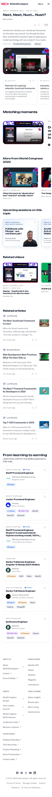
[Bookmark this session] (35, 222)
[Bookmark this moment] (33, 80)
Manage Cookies (30, 783)
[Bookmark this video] (38, 24)
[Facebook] (17, 773)
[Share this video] (34, 24)
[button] (6, 70)
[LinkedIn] (34, 773)
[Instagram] (21, 773)
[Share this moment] (30, 80)
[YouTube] (30, 773)
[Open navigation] (48, 3)
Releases (16, 787)
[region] (26, 61)
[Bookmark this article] (36, 339)
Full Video (35, 140)
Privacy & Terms (14, 783)
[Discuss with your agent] (46, 24)
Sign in (40, 4)
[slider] (26, 66)
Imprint (42, 783)
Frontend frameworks (22, 44)
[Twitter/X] (26, 773)
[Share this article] (32, 339)
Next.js (38, 44)
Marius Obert (8, 19)
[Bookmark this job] (44, 470)
